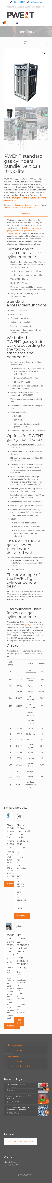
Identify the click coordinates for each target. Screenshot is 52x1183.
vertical (32, 207)
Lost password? (38, 7)
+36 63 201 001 (19, 2)
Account (10, 7)
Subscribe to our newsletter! (20, 1141)
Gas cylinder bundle (19, 207)
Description (26, 214)
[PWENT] (26, 15)
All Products (13, 1056)
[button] (43, 52)
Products (37, 205)
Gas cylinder (17, 1050)
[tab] (26, 214)
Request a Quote (22, 7)
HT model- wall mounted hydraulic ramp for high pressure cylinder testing (23, 951)
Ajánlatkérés (12, 884)
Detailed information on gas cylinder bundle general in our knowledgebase (24, 231)
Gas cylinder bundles (23, 205)
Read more (19, 1021)
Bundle (7, 207)
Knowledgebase (15, 1045)
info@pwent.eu (35, 2)
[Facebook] (26, 1179)
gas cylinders (30, 624)
